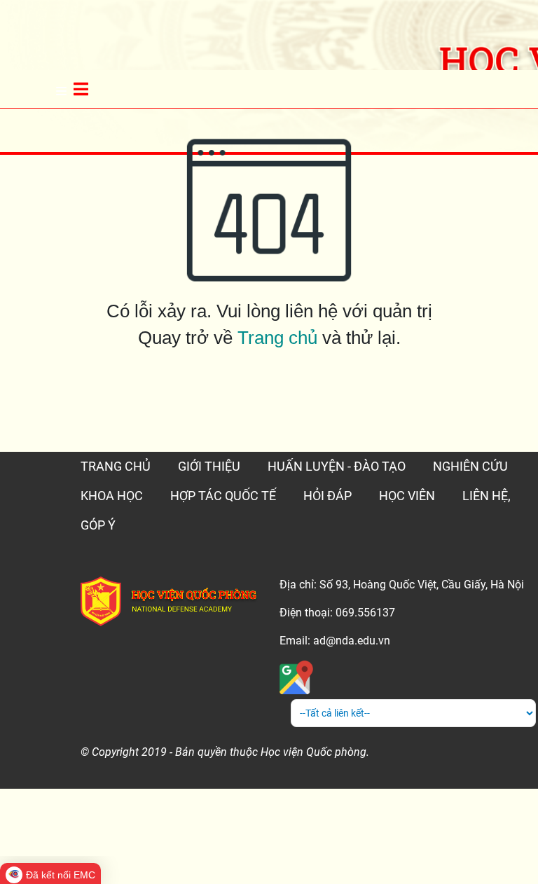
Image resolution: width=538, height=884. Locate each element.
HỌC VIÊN (407, 495)
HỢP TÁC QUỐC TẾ (223, 495)
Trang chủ (277, 337)
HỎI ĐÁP (327, 495)
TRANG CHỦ (116, 466)
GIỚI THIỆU (209, 466)
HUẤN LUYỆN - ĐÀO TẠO (337, 466)
